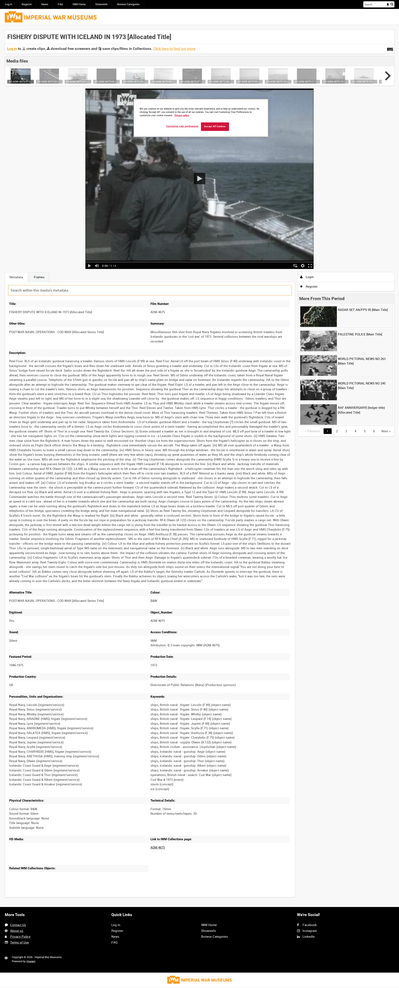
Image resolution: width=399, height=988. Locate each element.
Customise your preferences (182, 126)
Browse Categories (128, 4)
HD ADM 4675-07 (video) (192, 81)
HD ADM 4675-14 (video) (364, 81)
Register (27, 4)
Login (309, 277)
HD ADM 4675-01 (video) (21, 81)
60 (68, 897)
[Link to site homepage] (51, 16)
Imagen (30, 961)
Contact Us (18, 925)
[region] (200, 118)
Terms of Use (19, 942)
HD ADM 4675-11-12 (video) (307, 81)
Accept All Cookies (215, 126)
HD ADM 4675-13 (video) (335, 81)
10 (40, 897)
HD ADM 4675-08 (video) (221, 81)
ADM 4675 (157, 847)
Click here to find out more (174, 48)
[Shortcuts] (390, 48)
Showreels (101, 4)
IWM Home (79, 4)
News (44, 4)
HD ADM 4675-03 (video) (78, 81)
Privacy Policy (20, 936)
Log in (8, 4)
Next (386, 431)
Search (391, 4)
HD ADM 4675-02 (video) (49, 81)
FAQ (60, 4)
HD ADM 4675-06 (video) (164, 81)
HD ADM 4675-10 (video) (278, 81)
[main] (199, 466)
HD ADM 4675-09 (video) (249, 81)
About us (16, 931)
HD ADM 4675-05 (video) (135, 81)
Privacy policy (182, 115)
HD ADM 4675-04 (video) (106, 81)
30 (54, 897)
